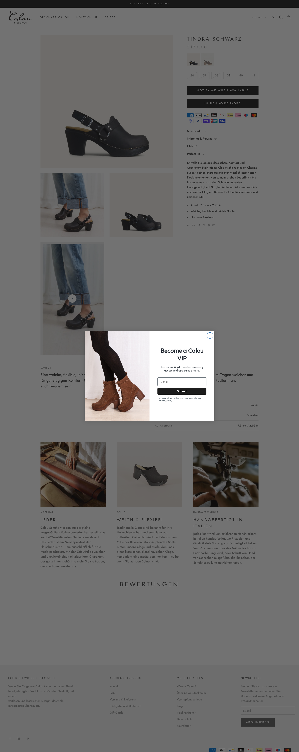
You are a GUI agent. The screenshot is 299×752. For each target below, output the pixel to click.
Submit (182, 391)
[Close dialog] (210, 335)
